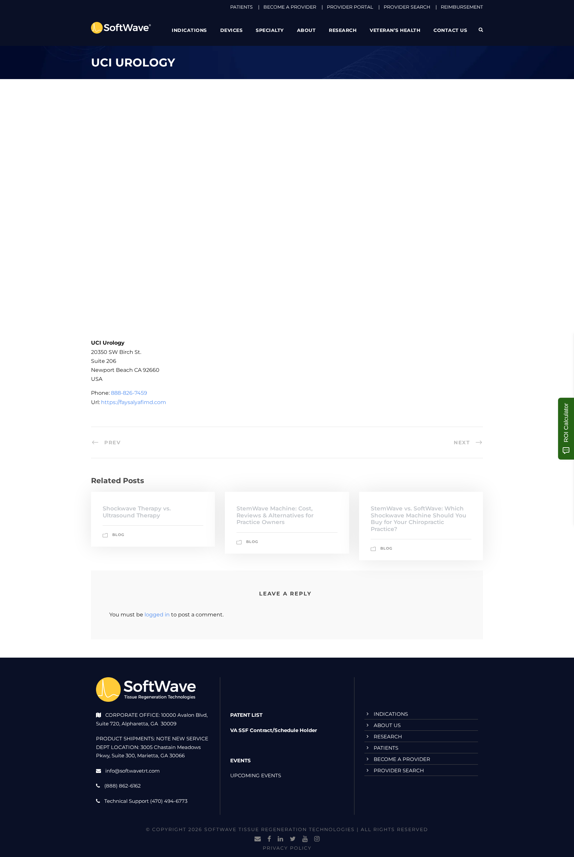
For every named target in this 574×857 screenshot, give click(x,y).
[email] (257, 839)
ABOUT (306, 30)
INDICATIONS (391, 714)
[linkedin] (280, 839)
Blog (118, 534)
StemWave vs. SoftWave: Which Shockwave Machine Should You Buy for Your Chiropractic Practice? (418, 518)
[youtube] (305, 839)
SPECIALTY (270, 30)
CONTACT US (450, 30)
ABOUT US (387, 725)
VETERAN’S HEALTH (395, 30)
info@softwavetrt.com (132, 771)
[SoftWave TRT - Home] (121, 27)
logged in (157, 614)
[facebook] (269, 839)
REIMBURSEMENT (462, 7)
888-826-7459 (129, 393)
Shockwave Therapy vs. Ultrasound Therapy (137, 511)
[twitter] (293, 839)
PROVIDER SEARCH (407, 7)
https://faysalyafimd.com (133, 402)
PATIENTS (241, 7)
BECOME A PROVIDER (289, 7)
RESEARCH (342, 30)
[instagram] (317, 839)
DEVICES (231, 30)
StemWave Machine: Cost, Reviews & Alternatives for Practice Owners (275, 515)
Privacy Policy (287, 848)
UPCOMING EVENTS (255, 775)
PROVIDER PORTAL (350, 7)
